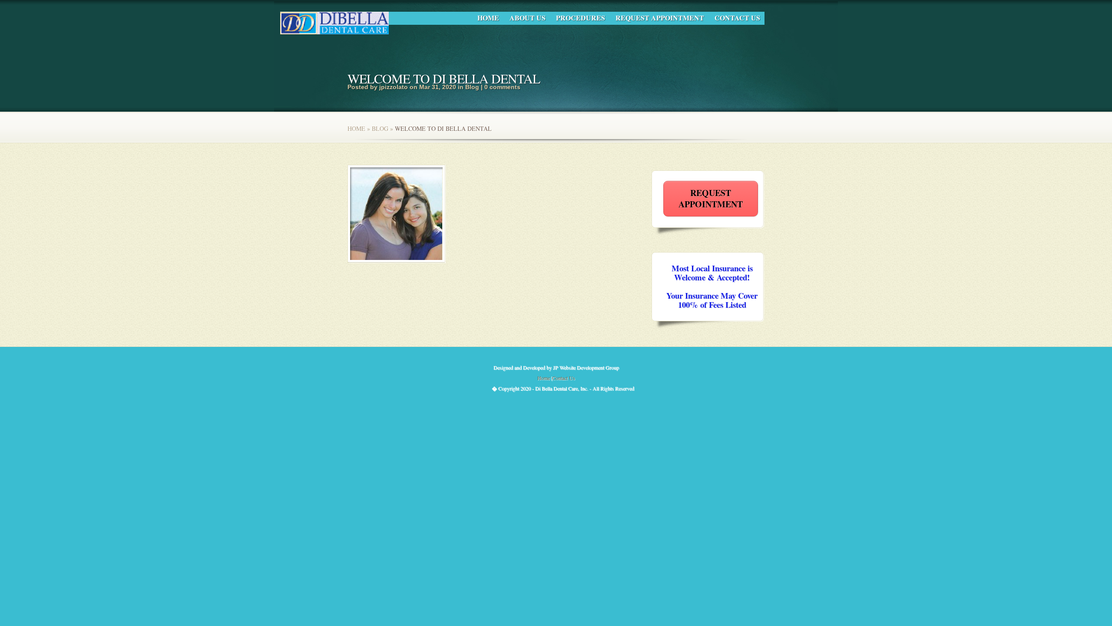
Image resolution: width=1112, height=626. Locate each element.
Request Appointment (660, 18)
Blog (472, 86)
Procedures (580, 18)
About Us (528, 18)
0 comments (502, 86)
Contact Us (737, 18)
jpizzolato (393, 86)
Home (488, 18)
